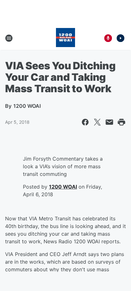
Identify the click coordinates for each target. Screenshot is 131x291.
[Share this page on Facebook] (85, 122)
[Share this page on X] (97, 122)
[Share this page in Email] (109, 122)
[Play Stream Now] (120, 38)
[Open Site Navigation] (9, 38)
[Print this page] (121, 122)
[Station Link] (65, 38)
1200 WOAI (63, 187)
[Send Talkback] (108, 38)
